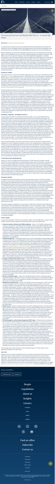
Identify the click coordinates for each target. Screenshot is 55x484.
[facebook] (23, 431)
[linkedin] (19, 426)
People (16, 2)
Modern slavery (27, 465)
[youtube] (31, 431)
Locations (27, 407)
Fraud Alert (27, 467)
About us (28, 2)
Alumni (27, 419)
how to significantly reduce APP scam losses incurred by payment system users (27, 322)
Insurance (17, 374)
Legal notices (27, 456)
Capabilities (22, 2)
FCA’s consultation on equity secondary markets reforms (18, 364)
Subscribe (27, 444)
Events (27, 415)
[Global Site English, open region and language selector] (52, 2)
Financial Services (6, 374)
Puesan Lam (11, 43)
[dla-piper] (5, 2)
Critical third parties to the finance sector (19, 246)
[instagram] (35, 426)
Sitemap (26, 471)
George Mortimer (19, 43)
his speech (10, 76)
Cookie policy (27, 462)
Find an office (27, 440)
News (27, 411)
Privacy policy (27, 459)
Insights (33, 2)
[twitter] (27, 426)
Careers (38, 2)
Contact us (27, 449)
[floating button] (51, 464)
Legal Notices (34, 476)
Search (47, 2)
